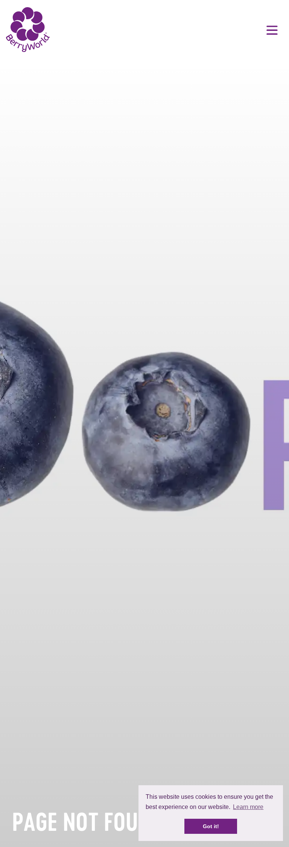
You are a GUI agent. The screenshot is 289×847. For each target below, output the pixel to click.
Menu (272, 30)
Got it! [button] (211, 826)
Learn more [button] (248, 807)
